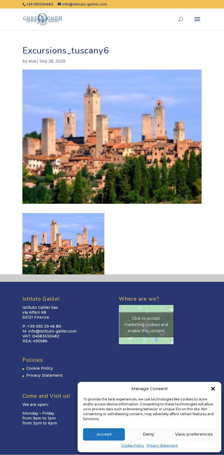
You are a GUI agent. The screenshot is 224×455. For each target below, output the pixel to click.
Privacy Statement (162, 446)
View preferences (194, 434)
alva (32, 61)
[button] (213, 388)
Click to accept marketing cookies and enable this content (146, 324)
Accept (104, 434)
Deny (148, 434)
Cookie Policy (132, 446)
